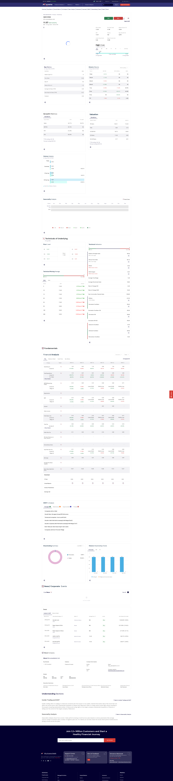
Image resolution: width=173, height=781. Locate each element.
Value (83, 71)
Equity (81, 777)
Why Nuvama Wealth (50, 753)
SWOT (89, 9)
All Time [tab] (126, 48)
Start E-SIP (127, 21)
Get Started (110, 740)
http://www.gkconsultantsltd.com (116, 670)
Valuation (94, 114)
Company (51, 653)
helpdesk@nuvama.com (71, 758)
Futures (121, 780)
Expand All (127, 359)
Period (91, 71)
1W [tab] (101, 48)
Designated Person (56, 637)
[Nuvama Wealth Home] (47, 5)
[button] (171, 394)
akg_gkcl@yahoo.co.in (113, 665)
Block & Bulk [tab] (55, 613)
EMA (61, 283)
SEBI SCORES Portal (113, 762)
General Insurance (106, 777)
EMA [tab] (44, 280)
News (100, 9)
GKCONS (104, 71)
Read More (57, 757)
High (100, 45)
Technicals (78, 9)
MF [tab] (96, 549)
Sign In (116, 4)
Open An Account (125, 4)
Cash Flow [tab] (60, 359)
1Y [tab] (111, 48)
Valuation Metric (93, 120)
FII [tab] (99, 549)
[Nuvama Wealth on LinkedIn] (46, 761)
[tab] (47, 506)
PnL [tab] (45, 359)
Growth (50, 114)
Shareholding (94, 9)
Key (48, 67)
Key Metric (47, 71)
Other (54, 621)
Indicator (82, 283)
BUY (109, 18)
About (107, 9)
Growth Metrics (57, 9)
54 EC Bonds (45, 780)
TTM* (71, 119)
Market (75, 625)
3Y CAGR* (82, 119)
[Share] (44, 59)
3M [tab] (106, 48)
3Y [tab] (115, 48)
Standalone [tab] (47, 116)
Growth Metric (46, 119)
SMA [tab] (49, 280)
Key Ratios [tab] (67, 359)
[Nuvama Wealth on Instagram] (51, 761)
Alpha (127, 71)
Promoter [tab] (91, 549)
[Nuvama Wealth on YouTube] (48, 761)
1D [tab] (96, 48)
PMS (58, 780)
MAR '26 (126, 120)
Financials (84, 9)
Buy (104, 620)
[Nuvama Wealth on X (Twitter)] (44, 761)
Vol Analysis (64, 9)
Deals (103, 9)
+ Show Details (47, 378)
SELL (118, 18)
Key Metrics (50, 9)
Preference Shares (77, 620)
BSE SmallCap (117, 71)
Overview (44, 9)
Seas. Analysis (72, 9)
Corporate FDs (45, 777)
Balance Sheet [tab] (51, 359)
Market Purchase (77, 636)
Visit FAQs (72, 759)
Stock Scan (127, 199)
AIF (58, 777)
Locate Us (77, 759)
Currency (82, 780)
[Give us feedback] (88, 760)
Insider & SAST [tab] (47, 613)
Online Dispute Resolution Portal (124, 762)
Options (122, 777)
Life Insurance (105, 780)
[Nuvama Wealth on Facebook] (42, 761)
